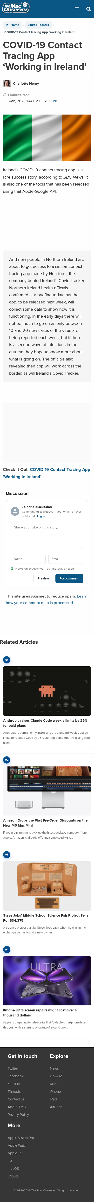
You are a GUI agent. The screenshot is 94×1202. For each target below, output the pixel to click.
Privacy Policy (18, 1114)
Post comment (69, 578)
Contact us (16, 1099)
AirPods (56, 1106)
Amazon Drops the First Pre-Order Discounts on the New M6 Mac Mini (45, 823)
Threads (14, 1091)
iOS (10, 1160)
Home (15, 25)
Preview (43, 578)
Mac (53, 1083)
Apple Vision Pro (21, 1137)
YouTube (14, 1083)
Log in (41, 516)
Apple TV (15, 1153)
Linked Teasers (38, 25)
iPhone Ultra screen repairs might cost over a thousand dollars (40, 1013)
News (54, 1068)
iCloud (13, 1176)
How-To (56, 1076)
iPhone (55, 1091)
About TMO (17, 1106)
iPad (53, 1099)
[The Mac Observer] (16, 9)
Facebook (16, 1076)
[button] (76, 9)
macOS (13, 1168)
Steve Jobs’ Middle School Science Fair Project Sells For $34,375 (45, 918)
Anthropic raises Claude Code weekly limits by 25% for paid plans (45, 723)
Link (54, 100)
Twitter (13, 1068)
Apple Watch (17, 1145)
